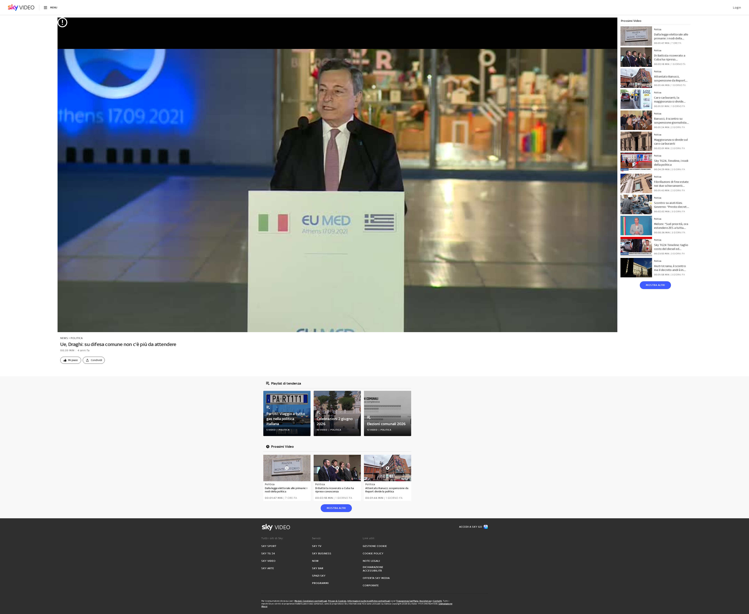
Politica (77, 338)
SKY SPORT (268, 546)
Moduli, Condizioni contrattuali (311, 601)
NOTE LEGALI (371, 560)
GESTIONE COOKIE (375, 546)
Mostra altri (655, 285)
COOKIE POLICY (373, 553)
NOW (315, 560)
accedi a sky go (470, 526)
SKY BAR (317, 568)
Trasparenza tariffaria (407, 601)
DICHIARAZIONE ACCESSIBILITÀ (373, 569)
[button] (70, 360)
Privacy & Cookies (337, 601)
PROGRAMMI (320, 583)
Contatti (437, 601)
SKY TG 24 (268, 553)
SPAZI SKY (319, 575)
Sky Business (321, 553)
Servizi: (316, 538)
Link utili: (369, 538)
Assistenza (425, 601)
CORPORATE (371, 585)
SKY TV (316, 546)
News (64, 338)
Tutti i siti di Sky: (272, 538)
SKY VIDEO (268, 560)
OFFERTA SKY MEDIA (376, 578)
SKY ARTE (267, 568)
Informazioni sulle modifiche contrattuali (368, 601)
